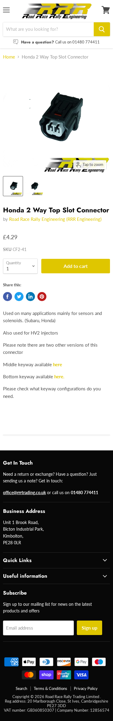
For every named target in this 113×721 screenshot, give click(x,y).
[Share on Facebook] (7, 296)
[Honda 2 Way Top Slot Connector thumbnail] (13, 186)
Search (21, 688)
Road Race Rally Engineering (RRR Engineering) (55, 219)
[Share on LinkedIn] (30, 296)
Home (9, 56)
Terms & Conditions (50, 688)
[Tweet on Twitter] (19, 296)
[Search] (102, 29)
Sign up (89, 627)
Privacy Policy (86, 688)
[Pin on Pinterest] (41, 296)
